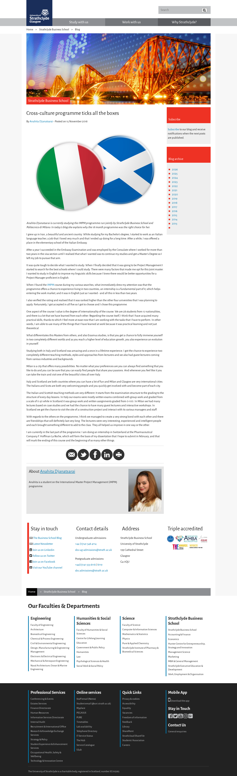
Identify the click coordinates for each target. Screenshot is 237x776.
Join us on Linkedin (43, 550)
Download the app (179, 700)
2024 (175, 178)
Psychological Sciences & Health (93, 661)
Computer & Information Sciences (139, 629)
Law (79, 656)
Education (82, 642)
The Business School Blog (47, 538)
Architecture (37, 629)
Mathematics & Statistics (135, 634)
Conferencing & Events (42, 699)
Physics (126, 638)
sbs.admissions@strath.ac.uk (91, 570)
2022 (175, 186)
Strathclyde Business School (54, 29)
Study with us (78, 22)
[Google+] (190, 717)
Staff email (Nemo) (86, 699)
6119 (100, 564)
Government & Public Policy (91, 647)
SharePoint (128, 731)
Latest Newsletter (43, 544)
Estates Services (39, 703)
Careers (126, 745)
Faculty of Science (131, 625)
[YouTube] (180, 717)
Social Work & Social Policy (90, 666)
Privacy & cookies (131, 699)
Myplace (81, 708)
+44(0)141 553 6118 (85, 564)
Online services (89, 692)
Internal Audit (38, 722)
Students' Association (133, 740)
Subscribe (173, 129)
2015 (174, 215)
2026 (175, 169)
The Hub (81, 740)
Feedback (127, 722)
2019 (174, 198)
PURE (79, 717)
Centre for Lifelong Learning (91, 638)
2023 (174, 182)
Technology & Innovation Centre (47, 760)
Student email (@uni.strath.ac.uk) (94, 703)
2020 (175, 194)
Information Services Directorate (47, 717)
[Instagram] (185, 717)
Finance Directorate (41, 708)
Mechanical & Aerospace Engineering (50, 661)
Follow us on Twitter (44, 556)
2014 (174, 219)
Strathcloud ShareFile (133, 735)
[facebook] (170, 717)
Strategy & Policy (39, 739)
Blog (77, 29)
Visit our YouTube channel (47, 567)
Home (29, 29)
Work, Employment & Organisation (186, 674)
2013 (174, 223)
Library (125, 726)
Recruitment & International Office (48, 726)
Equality (126, 708)
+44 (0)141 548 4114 (85, 544)
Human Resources (40, 712)
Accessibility (128, 703)
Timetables (82, 722)
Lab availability (84, 726)
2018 (174, 203)
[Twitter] (175, 717)
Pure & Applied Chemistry (135, 643)
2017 (174, 207)
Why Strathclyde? (184, 22)
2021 (174, 190)
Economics (173, 639)
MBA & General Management (183, 661)
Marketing (173, 656)
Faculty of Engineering (42, 625)
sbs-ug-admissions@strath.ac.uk (93, 550)
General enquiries (177, 731)
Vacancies (127, 712)
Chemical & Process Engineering (47, 638)
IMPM (50, 285)
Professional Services (48, 692)
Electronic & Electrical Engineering (48, 656)
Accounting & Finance (179, 634)
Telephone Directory (87, 731)
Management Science (179, 652)
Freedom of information (134, 717)
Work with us (131, 22)
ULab (79, 749)
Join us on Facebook (44, 561)
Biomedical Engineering (43, 634)
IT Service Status (85, 735)
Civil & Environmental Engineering (48, 643)
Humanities (83, 652)
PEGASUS (81, 712)
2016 (174, 211)
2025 (174, 173)
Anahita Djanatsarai (41, 121)
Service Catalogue (86, 745)
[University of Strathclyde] (39, 13)
